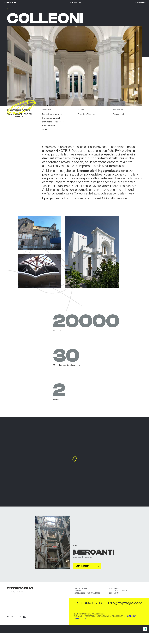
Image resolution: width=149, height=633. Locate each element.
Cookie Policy (130, 616)
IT (8, 617)
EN (12, 617)
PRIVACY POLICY (80, 618)
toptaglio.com (15, 591)
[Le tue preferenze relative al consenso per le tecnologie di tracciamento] (145, 629)
